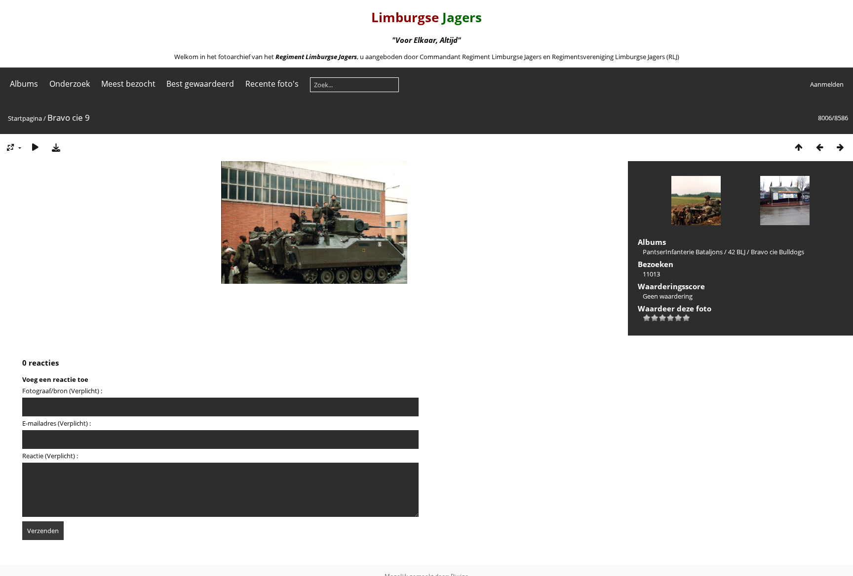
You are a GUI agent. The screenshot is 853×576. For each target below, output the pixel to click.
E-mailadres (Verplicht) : (56, 423)
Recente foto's (272, 83)
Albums (24, 83)
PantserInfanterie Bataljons (683, 251)
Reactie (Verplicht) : (50, 455)
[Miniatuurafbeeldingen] (798, 147)
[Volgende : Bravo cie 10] (840, 147)
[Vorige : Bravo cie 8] (819, 147)
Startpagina (25, 118)
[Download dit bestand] (55, 147)
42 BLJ (736, 251)
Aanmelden (827, 84)
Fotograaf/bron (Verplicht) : (62, 390)
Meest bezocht (128, 83)
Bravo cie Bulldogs (777, 251)
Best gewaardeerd (200, 83)
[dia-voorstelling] (35, 147)
